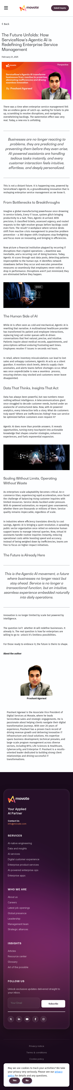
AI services (14, 853)
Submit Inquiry (60, 8)
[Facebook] (35, 1019)
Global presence (17, 913)
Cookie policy (36, 1059)
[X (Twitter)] (11, 1019)
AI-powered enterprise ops (23, 870)
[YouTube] (27, 1019)
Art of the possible (18, 967)
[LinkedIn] (19, 1019)
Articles (12, 950)
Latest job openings (19, 907)
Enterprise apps (16, 875)
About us (13, 897)
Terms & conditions (36, 1052)
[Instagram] (43, 1019)
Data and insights (17, 848)
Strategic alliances (18, 929)
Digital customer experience (23, 859)
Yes (14, 1080)
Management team (18, 924)
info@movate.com (17, 823)
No (27, 1080)
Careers (12, 902)
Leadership (14, 918)
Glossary (12, 961)
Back (6, 24)
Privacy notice (36, 1046)
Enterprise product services (23, 864)
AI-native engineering (20, 843)
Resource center (17, 956)
